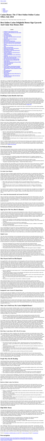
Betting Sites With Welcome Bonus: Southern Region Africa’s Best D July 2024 (12, 57)
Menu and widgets (4, 3)
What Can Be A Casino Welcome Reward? (12, 50)
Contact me (5, 11)
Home (4, 8)
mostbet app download (12, 144)
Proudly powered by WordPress (6, 439)
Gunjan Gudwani (25, 432)
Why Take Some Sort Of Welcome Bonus (11, 58)
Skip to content (3, 0)
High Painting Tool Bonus (9, 49)
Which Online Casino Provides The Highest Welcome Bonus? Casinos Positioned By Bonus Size (13, 68)
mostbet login (29, 104)
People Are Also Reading (8, 47)
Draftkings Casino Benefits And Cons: (11, 31)
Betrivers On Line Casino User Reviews (11, 48)
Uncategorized (35, 432)
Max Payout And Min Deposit (9, 40)
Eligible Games (6, 39)
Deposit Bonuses (7, 71)
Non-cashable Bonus (8, 70)
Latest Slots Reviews (8, 51)
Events (4, 9)
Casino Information (7, 64)
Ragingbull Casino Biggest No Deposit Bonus (12, 42)
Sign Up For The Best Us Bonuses (10, 38)
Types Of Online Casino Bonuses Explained (12, 66)
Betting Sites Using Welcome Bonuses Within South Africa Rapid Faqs (12, 63)
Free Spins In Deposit (8, 35)
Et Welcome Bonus (7, 34)
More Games (6, 72)
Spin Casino (6, 65)
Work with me (5, 10)
